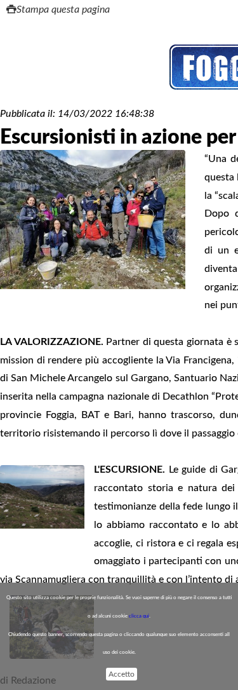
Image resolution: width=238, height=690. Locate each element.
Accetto (122, 674)
